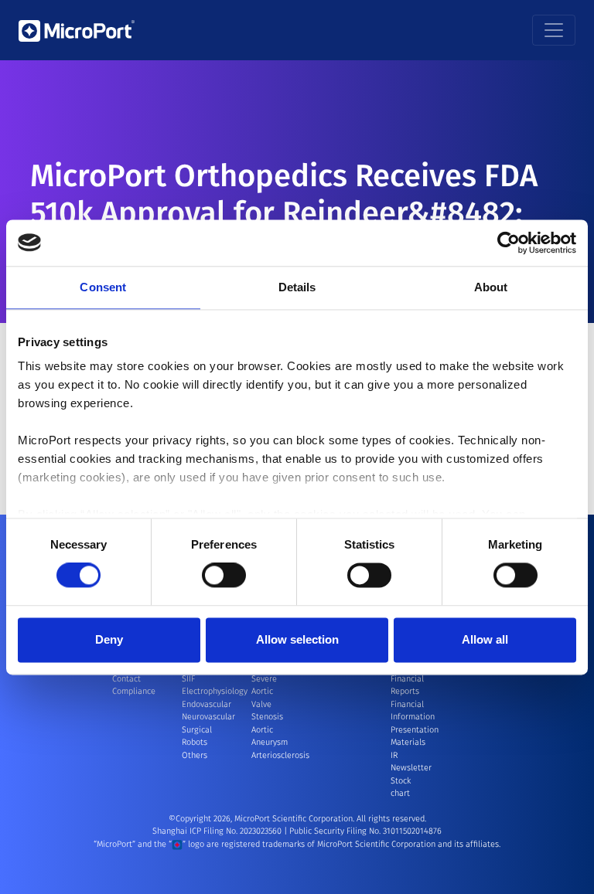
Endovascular (206, 704)
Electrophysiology (215, 691)
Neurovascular (208, 717)
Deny (109, 639)
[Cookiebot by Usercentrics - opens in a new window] (508, 242)
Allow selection (297, 639)
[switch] (224, 575)
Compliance (133, 691)
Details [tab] (297, 287)
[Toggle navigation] (553, 30)
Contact (126, 679)
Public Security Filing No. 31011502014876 (365, 831)
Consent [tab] (103, 287)
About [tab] (491, 287)
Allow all (485, 639)
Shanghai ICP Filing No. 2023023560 (218, 831)
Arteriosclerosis (280, 755)
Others (194, 755)
